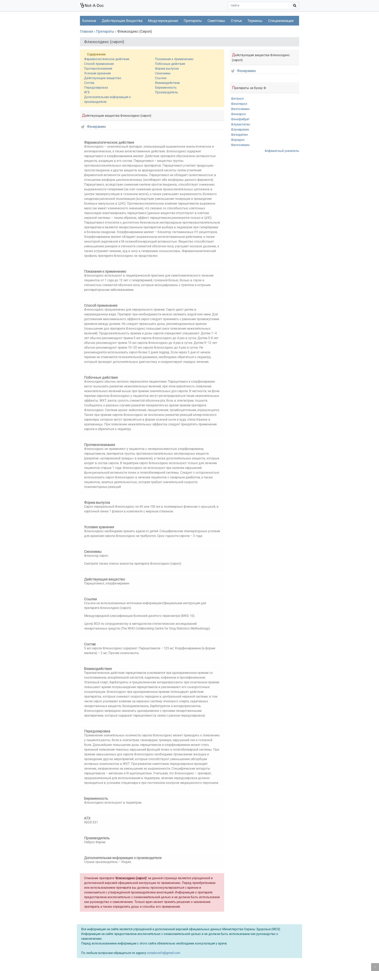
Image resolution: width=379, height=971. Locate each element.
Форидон (237, 140)
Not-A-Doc (94, 5)
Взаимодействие (167, 83)
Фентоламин (240, 109)
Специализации (281, 21)
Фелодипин (239, 135)
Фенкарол (238, 114)
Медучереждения (163, 21)
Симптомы (216, 21)
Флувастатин (240, 124)
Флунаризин (240, 129)
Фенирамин (96, 127)
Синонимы (163, 73)
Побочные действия (170, 64)
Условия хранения (97, 73)
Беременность (166, 87)
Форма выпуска (167, 68)
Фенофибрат (240, 119)
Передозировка (96, 87)
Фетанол (237, 99)
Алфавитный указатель (282, 151)
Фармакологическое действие (106, 59)
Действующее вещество (102, 78)
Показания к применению (174, 59)
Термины (255, 21)
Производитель (166, 92)
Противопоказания (98, 68)
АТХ (87, 92)
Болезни (89, 21)
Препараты (193, 21)
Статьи (236, 21)
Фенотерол (239, 104)
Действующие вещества (122, 21)
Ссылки (160, 78)
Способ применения (99, 64)
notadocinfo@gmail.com (163, 953)
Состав (89, 83)
